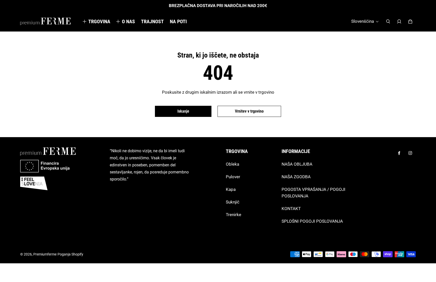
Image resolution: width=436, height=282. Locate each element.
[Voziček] (410, 21)
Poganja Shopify (70, 254)
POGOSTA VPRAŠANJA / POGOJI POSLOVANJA (313, 192)
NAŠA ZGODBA (296, 176)
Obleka (232, 164)
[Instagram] (410, 153)
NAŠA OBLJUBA (297, 164)
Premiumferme (45, 254)
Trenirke (233, 214)
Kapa (231, 189)
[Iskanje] (388, 21)
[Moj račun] (399, 21)
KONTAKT (291, 208)
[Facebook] (399, 153)
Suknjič (232, 201)
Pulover (233, 176)
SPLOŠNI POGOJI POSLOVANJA (312, 221)
